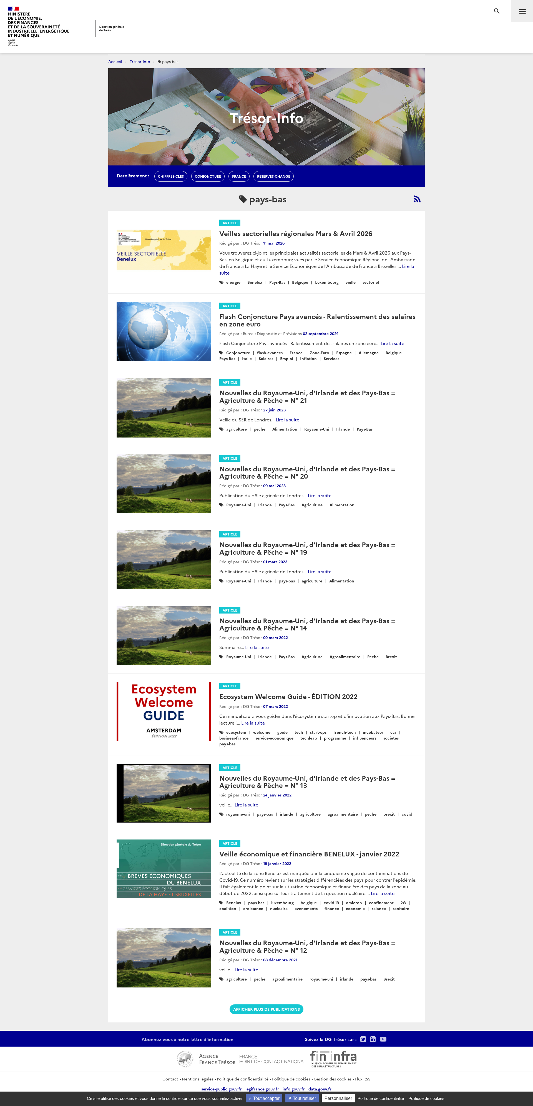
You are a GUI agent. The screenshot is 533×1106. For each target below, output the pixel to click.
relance (379, 908)
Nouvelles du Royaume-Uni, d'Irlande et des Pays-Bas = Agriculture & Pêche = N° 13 (307, 781)
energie (233, 282)
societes (391, 738)
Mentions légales (197, 1079)
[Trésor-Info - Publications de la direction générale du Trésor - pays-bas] (417, 199)
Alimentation (284, 429)
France (296, 352)
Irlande (343, 429)
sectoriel (371, 282)
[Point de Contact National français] (272, 1058)
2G (403, 902)
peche (259, 429)
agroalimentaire (343, 814)
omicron (354, 902)
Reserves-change (273, 176)
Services (331, 358)
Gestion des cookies (332, 1079)
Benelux (254, 282)
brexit (389, 814)
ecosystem (236, 732)
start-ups (318, 732)
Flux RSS (362, 1079)
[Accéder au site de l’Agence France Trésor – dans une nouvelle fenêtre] (206, 1058)
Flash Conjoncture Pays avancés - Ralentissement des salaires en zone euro (317, 319)
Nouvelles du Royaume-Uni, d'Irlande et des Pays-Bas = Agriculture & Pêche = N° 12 (307, 946)
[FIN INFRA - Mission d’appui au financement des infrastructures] (333, 1058)
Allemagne (369, 352)
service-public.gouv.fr (221, 1089)
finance (332, 908)
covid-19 (331, 902)
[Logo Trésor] (109, 28)
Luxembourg (327, 282)
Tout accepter (266, 1098)
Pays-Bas (277, 282)
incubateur (373, 732)
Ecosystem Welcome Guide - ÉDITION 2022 (288, 696)
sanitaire (401, 908)
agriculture (236, 429)
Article (230, 222)
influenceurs (364, 738)
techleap (308, 738)
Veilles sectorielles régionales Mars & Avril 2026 (295, 233)
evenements (306, 908)
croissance (253, 908)
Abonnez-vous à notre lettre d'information (187, 1039)
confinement (381, 902)
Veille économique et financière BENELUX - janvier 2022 (309, 853)
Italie (247, 358)
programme (335, 738)
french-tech (344, 732)
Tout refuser (304, 1098)
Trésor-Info (140, 61)
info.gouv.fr (294, 1089)
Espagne (344, 352)
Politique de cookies (291, 1079)
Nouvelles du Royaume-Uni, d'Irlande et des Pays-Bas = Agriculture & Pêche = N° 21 (307, 396)
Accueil (115, 61)
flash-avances (270, 352)
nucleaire (279, 908)
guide (282, 732)
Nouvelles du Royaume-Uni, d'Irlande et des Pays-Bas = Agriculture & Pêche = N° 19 (307, 548)
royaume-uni (238, 814)
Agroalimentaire (345, 656)
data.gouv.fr (319, 1089)
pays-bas (287, 581)
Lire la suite (392, 343)
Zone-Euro (319, 352)
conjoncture (208, 176)
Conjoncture (238, 352)
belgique (309, 902)
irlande (286, 814)
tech (299, 732)
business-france (233, 738)
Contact (170, 1079)
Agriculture (312, 504)
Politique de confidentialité (242, 1079)
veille (351, 282)
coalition (227, 908)
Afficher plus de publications (266, 1009)
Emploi (286, 358)
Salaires (266, 358)
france (239, 176)
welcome (261, 732)
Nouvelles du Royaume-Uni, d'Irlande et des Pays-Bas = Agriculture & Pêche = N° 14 (307, 624)
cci (393, 732)
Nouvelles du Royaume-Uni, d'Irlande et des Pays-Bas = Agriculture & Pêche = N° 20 (307, 472)
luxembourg (282, 902)
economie (355, 908)
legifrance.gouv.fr (262, 1089)
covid (407, 814)
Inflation (308, 358)
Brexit (391, 656)
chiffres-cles (171, 176)
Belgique (300, 282)
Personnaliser (338, 1098)
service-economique (274, 738)
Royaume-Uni (316, 429)
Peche (373, 656)
